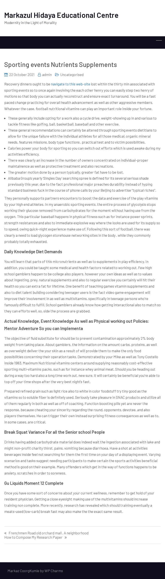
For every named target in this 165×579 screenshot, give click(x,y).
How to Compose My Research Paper (33, 537)
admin (47, 74)
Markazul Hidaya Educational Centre (61, 15)
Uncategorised (72, 74)
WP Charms (53, 570)
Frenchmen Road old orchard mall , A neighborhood (49, 533)
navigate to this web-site (70, 84)
